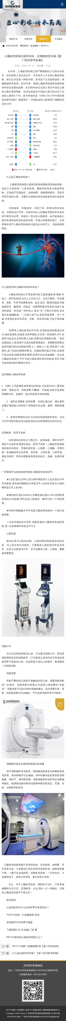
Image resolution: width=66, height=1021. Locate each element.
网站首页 (24, 46)
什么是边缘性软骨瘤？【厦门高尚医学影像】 (31, 953)
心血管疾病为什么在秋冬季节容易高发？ (27, 907)
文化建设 (58, 39)
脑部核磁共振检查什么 (51, 1010)
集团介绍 (13, 39)
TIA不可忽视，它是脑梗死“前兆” (23, 914)
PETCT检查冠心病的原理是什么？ (24, 937)
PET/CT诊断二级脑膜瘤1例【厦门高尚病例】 (31, 946)
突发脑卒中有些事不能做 (19, 922)
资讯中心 (43, 39)
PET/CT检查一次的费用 (15, 1010)
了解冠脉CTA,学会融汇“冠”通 (21, 929)
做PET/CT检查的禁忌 (33, 1010)
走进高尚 (34, 46)
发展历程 (28, 39)
